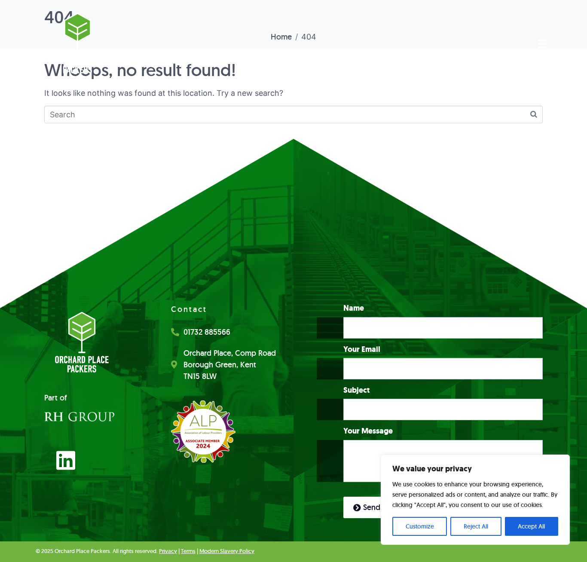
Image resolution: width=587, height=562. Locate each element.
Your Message (368, 431)
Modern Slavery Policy (226, 551)
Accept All (531, 526)
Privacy (168, 551)
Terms (188, 551)
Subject (356, 390)
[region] (475, 500)
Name (353, 308)
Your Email (361, 349)
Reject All (476, 526)
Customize (420, 526)
